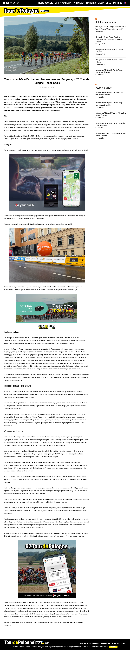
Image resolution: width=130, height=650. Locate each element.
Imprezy (117, 2)
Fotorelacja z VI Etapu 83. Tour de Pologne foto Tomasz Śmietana (110, 114)
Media (101, 2)
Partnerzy (79, 2)
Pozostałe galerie (104, 87)
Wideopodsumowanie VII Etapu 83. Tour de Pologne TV (109, 51)
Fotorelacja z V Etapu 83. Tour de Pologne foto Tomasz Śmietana (110, 135)
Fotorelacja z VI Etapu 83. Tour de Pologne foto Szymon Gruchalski (110, 124)
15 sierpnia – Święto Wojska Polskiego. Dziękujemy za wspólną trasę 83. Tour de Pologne (108, 39)
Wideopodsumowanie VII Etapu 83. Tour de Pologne (109, 61)
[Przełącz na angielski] (125, 3)
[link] (4, 2)
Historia (91, 2)
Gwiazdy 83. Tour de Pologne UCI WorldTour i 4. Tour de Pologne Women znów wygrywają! (110, 28)
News (41, 2)
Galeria (66, 2)
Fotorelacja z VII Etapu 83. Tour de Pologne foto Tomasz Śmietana (109, 71)
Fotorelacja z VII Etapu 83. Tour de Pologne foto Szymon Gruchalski (109, 104)
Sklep (109, 2)
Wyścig (49, 2)
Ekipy (58, 2)
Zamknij (113, 647)
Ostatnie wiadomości (105, 22)
